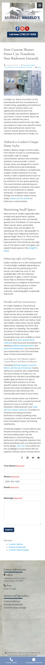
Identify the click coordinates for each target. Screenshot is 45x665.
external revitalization (14, 348)
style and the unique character (20, 408)
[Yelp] (27, 28)
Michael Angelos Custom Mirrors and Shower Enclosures (19, 66)
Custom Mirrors (16, 544)
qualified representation (22, 345)
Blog (39, 67)
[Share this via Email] (38, 457)
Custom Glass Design (19, 550)
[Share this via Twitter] (33, 457)
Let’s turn (21, 446)
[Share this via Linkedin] (27, 457)
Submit (9, 529)
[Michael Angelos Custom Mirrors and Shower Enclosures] (22, 12)
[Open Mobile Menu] (39, 5)
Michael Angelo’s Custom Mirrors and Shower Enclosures (20, 366)
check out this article (20, 198)
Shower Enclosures (17, 547)
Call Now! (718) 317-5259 (22, 34)
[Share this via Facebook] (22, 457)
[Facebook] (17, 28)
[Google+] (22, 28)
